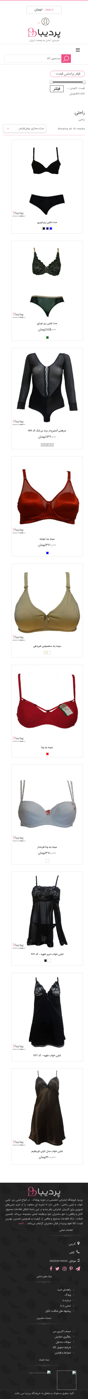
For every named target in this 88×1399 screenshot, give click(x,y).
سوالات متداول (63, 1342)
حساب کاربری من (62, 1331)
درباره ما (67, 1300)
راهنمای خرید (64, 1290)
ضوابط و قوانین (63, 1353)
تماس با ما (65, 1306)
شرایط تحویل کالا (62, 1347)
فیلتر (56, 89)
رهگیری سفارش (63, 1337)
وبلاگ (68, 1295)
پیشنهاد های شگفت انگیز (58, 1311)
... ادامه (22, 1223)
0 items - (44, 10)
